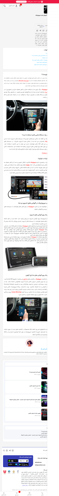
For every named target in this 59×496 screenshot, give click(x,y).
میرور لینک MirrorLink (24, 81)
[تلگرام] (10, 450)
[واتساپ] (7, 450)
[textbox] (29, 248)
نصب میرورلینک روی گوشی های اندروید (45, 62)
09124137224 (38, 462)
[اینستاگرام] (13, 450)
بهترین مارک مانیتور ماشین (46, 437)
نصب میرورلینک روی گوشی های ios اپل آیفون (43, 64)
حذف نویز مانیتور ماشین (47, 433)
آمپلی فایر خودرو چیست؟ (47, 431)
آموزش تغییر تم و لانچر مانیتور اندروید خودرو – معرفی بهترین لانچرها (37, 435)
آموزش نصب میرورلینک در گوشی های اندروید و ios (42, 60)
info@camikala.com (40, 465)
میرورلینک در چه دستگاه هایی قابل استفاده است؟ (42, 55)
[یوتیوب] (4, 450)
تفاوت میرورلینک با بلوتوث (47, 58)
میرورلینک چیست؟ (49, 53)
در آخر (52, 67)
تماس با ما (45, 450)
